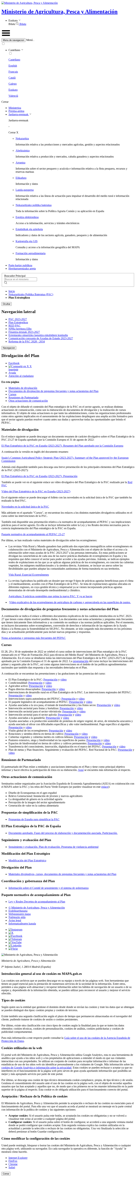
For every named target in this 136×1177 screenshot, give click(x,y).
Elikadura (21, 177)
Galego (12, 83)
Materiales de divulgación (22, 387)
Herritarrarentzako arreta (22, 268)
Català (12, 77)
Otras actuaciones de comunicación (28, 400)
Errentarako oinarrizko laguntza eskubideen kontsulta (38, 335)
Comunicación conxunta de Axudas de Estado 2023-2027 (40, 338)
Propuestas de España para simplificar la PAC (34, 819)
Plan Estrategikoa (18, 322)
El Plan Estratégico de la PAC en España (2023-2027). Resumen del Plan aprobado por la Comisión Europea (62, 445)
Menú (29, 39)
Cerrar (6, 1173)
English (12, 65)
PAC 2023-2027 (17, 319)
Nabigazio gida (17, 917)
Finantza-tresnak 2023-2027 (24, 331)
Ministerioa (14, 107)
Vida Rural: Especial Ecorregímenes (28, 574)
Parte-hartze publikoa (20, 265)
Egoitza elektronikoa (27, 217)
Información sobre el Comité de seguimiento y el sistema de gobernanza (48, 887)
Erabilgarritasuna (17, 910)
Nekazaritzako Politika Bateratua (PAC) (30, 294)
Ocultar (6, 304)
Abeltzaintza (23, 150)
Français (13, 71)
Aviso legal (14, 920)
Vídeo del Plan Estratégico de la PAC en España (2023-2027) (35, 491)
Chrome (13, 1164)
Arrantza (20, 162)
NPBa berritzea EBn (20, 328)
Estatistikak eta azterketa (29, 229)
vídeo (63, 679)
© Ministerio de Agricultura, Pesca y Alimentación (36, 907)
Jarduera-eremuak (18, 114)
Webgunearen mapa (19, 913)
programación (80, 661)
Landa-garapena (25, 189)
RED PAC (14, 325)
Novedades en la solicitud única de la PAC (25, 506)
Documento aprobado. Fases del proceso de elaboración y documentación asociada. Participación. (63, 833)
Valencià (13, 95)
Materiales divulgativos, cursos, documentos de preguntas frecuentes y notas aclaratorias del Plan (62, 874)
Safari (11, 1167)
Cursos (12, 394)
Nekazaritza (22, 138)
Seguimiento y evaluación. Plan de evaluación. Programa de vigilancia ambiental (53, 846)
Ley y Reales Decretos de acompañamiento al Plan (36, 901)
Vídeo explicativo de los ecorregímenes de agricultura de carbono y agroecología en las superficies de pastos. (70, 602)
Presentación (50, 679)
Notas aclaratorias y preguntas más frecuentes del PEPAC (33, 637)
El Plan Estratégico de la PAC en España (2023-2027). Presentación (39, 476)
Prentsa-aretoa (16, 111)
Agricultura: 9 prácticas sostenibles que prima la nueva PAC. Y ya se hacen (50, 596)
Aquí (81, 769)
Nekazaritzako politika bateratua (34, 205)
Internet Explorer (17, 1157)
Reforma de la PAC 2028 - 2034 (26, 341)
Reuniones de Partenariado (23, 397)
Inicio (11, 291)
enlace (104, 786)
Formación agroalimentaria (31, 253)
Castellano (14, 59)
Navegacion (9, 348)
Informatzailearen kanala (22, 923)
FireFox (12, 1160)
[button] (68, 40)
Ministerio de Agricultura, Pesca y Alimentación (59, 11)
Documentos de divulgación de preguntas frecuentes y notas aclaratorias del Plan (53, 391)
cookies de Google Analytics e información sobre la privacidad (36, 1067)
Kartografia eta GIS (27, 241)
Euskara (13, 89)
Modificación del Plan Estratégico (27, 860)
